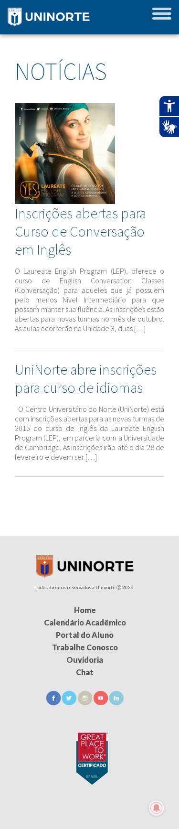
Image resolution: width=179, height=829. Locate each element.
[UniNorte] (85, 575)
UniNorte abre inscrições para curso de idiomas (86, 378)
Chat (85, 672)
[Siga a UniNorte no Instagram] (86, 702)
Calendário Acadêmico (85, 622)
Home (85, 609)
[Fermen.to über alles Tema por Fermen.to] (89, 818)
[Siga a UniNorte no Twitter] (70, 702)
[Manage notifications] (156, 808)
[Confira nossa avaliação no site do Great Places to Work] (89, 757)
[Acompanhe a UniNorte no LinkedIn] (116, 702)
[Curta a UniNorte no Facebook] (54, 702)
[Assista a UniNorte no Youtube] (101, 702)
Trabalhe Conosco (85, 647)
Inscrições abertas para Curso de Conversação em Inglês (80, 231)
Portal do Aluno (85, 634)
